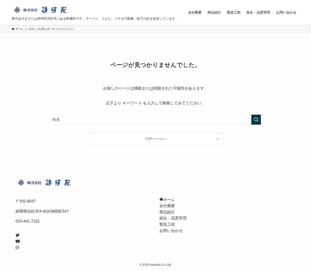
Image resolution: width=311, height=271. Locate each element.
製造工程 (167, 224)
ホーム (169, 200)
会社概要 (167, 206)
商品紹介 (167, 212)
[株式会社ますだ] (42, 10)
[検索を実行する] (256, 120)
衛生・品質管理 (173, 218)
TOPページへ (155, 139)
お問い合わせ (171, 231)
